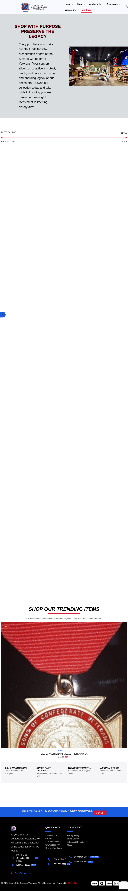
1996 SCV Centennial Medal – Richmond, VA (64, 754)
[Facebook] (12, 873)
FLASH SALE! (64, 750)
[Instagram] (21, 873)
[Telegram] (30, 873)
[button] (3, 314)
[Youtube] (25, 873)
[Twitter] (16, 873)
